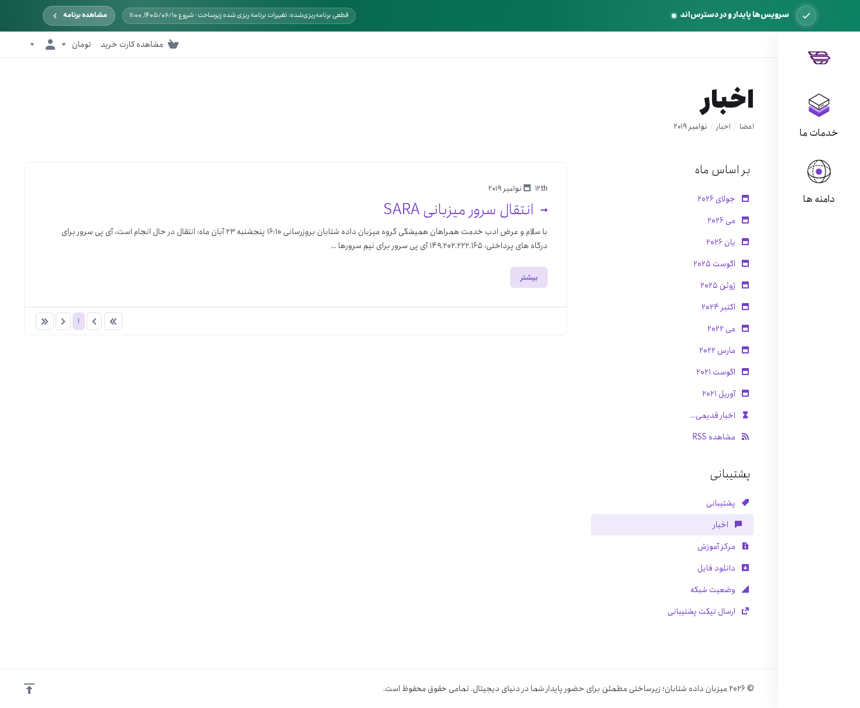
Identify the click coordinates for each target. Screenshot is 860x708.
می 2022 (722, 328)
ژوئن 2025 (718, 285)
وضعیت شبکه (713, 589)
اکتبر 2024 (719, 307)
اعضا (746, 127)
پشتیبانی (721, 503)
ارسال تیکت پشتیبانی (702, 611)
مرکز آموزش (717, 546)
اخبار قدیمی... (713, 415)
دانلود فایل (717, 568)
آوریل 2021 (719, 393)
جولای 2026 (717, 199)
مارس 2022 (718, 350)
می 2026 (722, 220)
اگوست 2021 (716, 372)
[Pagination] (113, 321)
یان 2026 (721, 242)
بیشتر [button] (529, 277)
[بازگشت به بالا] (29, 689)
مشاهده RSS (714, 437)
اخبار (723, 127)
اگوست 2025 (715, 263)
